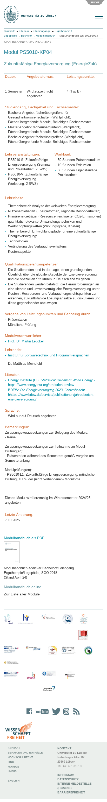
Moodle (13, 766)
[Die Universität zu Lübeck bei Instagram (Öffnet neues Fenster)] (65, 714)
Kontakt (14, 748)
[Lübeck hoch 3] (31, 676)
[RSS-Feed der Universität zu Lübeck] (75, 714)
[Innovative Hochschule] (49, 688)
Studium (24, 31)
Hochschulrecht (20, 757)
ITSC (11, 762)
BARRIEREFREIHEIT (71, 792)
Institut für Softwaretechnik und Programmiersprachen (48, 355)
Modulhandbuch (45, 35)
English (14, 780)
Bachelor (26, 35)
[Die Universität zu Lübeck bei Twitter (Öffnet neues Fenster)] (55, 714)
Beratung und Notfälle (25, 752)
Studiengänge (42, 31)
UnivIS (12, 771)
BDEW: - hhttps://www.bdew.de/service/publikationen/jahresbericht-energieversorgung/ (51, 394)
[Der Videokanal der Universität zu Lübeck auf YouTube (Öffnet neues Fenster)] (41, 714)
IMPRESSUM (65, 774)
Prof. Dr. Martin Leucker (26, 341)
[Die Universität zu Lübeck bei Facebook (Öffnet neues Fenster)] (29, 714)
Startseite (9, 31)
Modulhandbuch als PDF (24, 538)
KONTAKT (64, 748)
